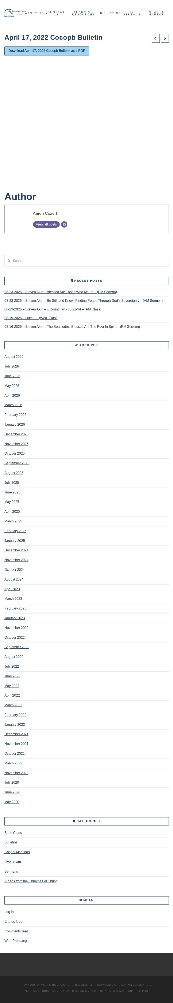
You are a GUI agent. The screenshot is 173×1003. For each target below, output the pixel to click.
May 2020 (11, 802)
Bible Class (13, 833)
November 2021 (16, 744)
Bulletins (11, 842)
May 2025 (11, 502)
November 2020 (16, 773)
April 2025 (12, 511)
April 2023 (12, 589)
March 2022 (13, 705)
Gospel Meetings (17, 852)
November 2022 (16, 628)
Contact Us (48, 991)
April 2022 (12, 695)
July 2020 (11, 782)
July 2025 (11, 482)
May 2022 (11, 686)
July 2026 (11, 366)
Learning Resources (73, 991)
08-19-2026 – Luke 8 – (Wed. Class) (31, 318)
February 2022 (15, 715)
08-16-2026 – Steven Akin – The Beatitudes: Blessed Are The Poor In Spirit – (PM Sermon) (72, 326)
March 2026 (13, 405)
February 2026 (15, 415)
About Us (30, 991)
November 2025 (16, 444)
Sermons (11, 871)
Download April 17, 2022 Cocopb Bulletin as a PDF (46, 50)
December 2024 (16, 550)
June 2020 (12, 792)
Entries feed (13, 921)
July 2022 (11, 666)
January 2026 (14, 424)
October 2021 (14, 753)
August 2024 (13, 579)
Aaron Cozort (45, 213)
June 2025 (12, 492)
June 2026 (12, 376)
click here (144, 985)
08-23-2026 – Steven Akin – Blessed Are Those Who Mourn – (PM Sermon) (60, 292)
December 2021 (16, 734)
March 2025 (13, 521)
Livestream (12, 862)
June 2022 (12, 676)
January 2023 (14, 618)
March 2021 (13, 763)
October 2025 (14, 453)
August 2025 (13, 473)
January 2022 (14, 724)
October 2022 (14, 637)
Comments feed (16, 931)
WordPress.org (15, 941)
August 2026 (13, 356)
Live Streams (116, 991)
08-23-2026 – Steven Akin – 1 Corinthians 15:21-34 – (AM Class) (52, 309)
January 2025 (14, 540)
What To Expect (138, 991)
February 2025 (15, 531)
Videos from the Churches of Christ (30, 881)
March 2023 (13, 598)
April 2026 (12, 395)
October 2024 (14, 569)
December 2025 (16, 434)
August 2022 (13, 657)
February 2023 (15, 608)
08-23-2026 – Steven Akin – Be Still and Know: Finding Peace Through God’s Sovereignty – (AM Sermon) (83, 300)
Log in (9, 912)
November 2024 (16, 560)
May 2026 (11, 386)
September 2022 (16, 647)
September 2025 (16, 463)
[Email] (64, 224)
